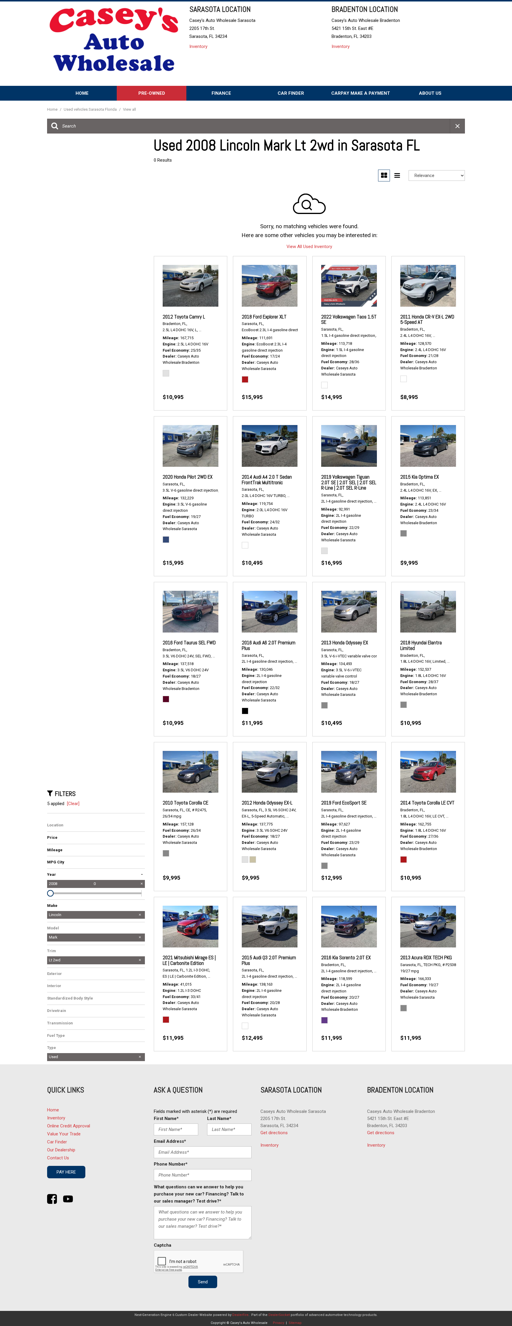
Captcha (162, 1245)
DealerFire (240, 1315)
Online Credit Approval (68, 1126)
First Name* (166, 1118)
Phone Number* (171, 1164)
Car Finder (291, 93)
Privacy (278, 1323)
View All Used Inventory (309, 246)
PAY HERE (66, 1172)
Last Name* (219, 1118)
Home (82, 93)
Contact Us (58, 1158)
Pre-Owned (151, 93)
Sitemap (295, 1323)
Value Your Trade (64, 1134)
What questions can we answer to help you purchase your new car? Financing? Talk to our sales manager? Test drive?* (199, 1194)
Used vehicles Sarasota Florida (91, 109)
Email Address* (170, 1141)
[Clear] (73, 803)
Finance (221, 93)
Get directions (274, 1132)
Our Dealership (61, 1150)
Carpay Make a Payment (360, 93)
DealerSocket (279, 1315)
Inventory (198, 46)
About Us (430, 93)
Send (203, 1282)
